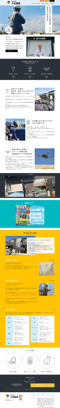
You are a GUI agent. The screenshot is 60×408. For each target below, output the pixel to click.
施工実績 (38, 3)
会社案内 (46, 3)
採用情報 (42, 3)
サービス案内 (33, 3)
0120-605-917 (46, 0)
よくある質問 (52, 3)
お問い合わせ (52, 0)
